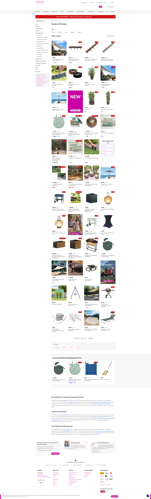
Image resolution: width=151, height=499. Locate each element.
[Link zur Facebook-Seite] (38, 483)
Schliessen (114, 496)
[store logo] (39, 2)
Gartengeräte (39, 45)
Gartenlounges (39, 35)
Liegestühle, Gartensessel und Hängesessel (101, 403)
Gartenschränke (39, 84)
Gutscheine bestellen (96, 451)
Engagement (55, 474)
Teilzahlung (108, 484)
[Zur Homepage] (52, 20)
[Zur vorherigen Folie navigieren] (111, 358)
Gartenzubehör (39, 54)
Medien (54, 476)
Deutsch (100, 2)
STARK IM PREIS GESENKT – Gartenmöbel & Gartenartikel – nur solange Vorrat (74, 16)
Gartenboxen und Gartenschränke (105, 431)
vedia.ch (86, 475)
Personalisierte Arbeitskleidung (75, 479)
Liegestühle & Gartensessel (41, 39)
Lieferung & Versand (73, 472)
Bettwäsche (79, 445)
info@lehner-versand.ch (42, 475)
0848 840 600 (40, 474)
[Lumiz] (108, 144)
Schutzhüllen (38, 56)
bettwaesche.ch (88, 472)
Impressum (55, 484)
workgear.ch (87, 474)
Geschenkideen (72, 482)
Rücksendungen (72, 474)
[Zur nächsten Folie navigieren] (114, 358)
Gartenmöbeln (63, 400)
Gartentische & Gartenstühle (41, 37)
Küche (72, 447)
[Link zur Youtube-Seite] (41, 483)
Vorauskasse (103, 484)
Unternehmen (56, 472)
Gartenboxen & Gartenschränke (42, 43)
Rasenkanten (78, 347)
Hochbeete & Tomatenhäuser (42, 52)
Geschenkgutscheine (73, 481)
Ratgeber (71, 484)
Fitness (78, 447)
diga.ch (86, 476)
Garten (83, 446)
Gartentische (56, 347)
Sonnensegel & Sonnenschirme (42, 50)
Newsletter (71, 476)
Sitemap (55, 481)
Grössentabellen (72, 477)
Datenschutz (55, 479)
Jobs (97, 2)
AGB (54, 482)
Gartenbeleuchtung (40, 48)
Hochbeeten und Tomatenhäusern (98, 416)
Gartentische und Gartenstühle (100, 402)
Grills (45, 82)
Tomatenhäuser (39, 85)
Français (104, 2)
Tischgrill (64, 347)
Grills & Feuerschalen (40, 41)
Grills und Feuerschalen (63, 414)
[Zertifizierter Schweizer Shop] (101, 491)
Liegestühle (42, 78)
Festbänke (71, 347)
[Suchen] (100, 7)
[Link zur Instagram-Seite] (43, 483)
